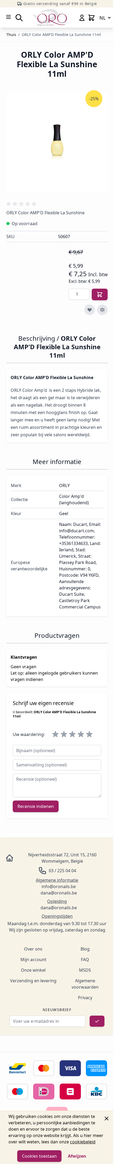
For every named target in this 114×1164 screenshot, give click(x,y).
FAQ (85, 959)
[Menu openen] (8, 17)
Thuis (11, 34)
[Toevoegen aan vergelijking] (102, 309)
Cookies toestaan (39, 1156)
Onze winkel (33, 970)
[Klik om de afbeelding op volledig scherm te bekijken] (57, 141)
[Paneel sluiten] (106, 1118)
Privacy (85, 998)
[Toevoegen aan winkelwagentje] (100, 294)
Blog (85, 949)
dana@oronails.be (59, 893)
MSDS (85, 970)
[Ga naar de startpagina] (50, 17)
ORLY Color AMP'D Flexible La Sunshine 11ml (61, 34)
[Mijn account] (82, 17)
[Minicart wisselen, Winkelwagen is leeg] (91, 17)
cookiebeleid (82, 1142)
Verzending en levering (33, 981)
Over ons (33, 949)
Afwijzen (77, 1156)
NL (102, 18)
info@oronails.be (59, 886)
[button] (22, 204)
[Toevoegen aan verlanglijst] (89, 309)
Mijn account (33, 959)
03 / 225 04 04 (62, 871)
